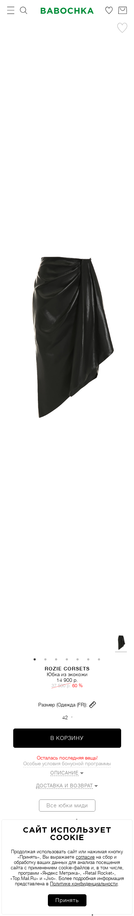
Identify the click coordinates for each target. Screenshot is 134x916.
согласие (85, 857)
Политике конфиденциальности (84, 883)
